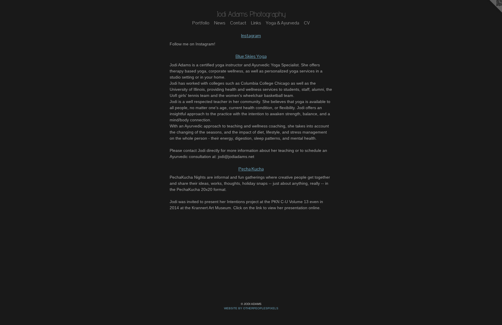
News (219, 23)
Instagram (251, 36)
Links (256, 23)
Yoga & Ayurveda (282, 23)
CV (307, 23)
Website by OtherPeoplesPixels (251, 308)
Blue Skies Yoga (251, 56)
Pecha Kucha (251, 169)
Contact (238, 23)
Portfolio (200, 23)
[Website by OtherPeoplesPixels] (490, 11)
